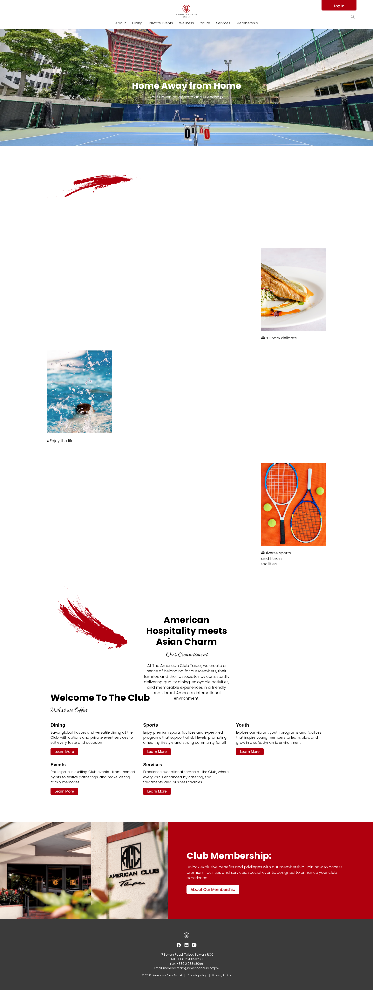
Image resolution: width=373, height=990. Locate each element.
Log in (339, 5)
